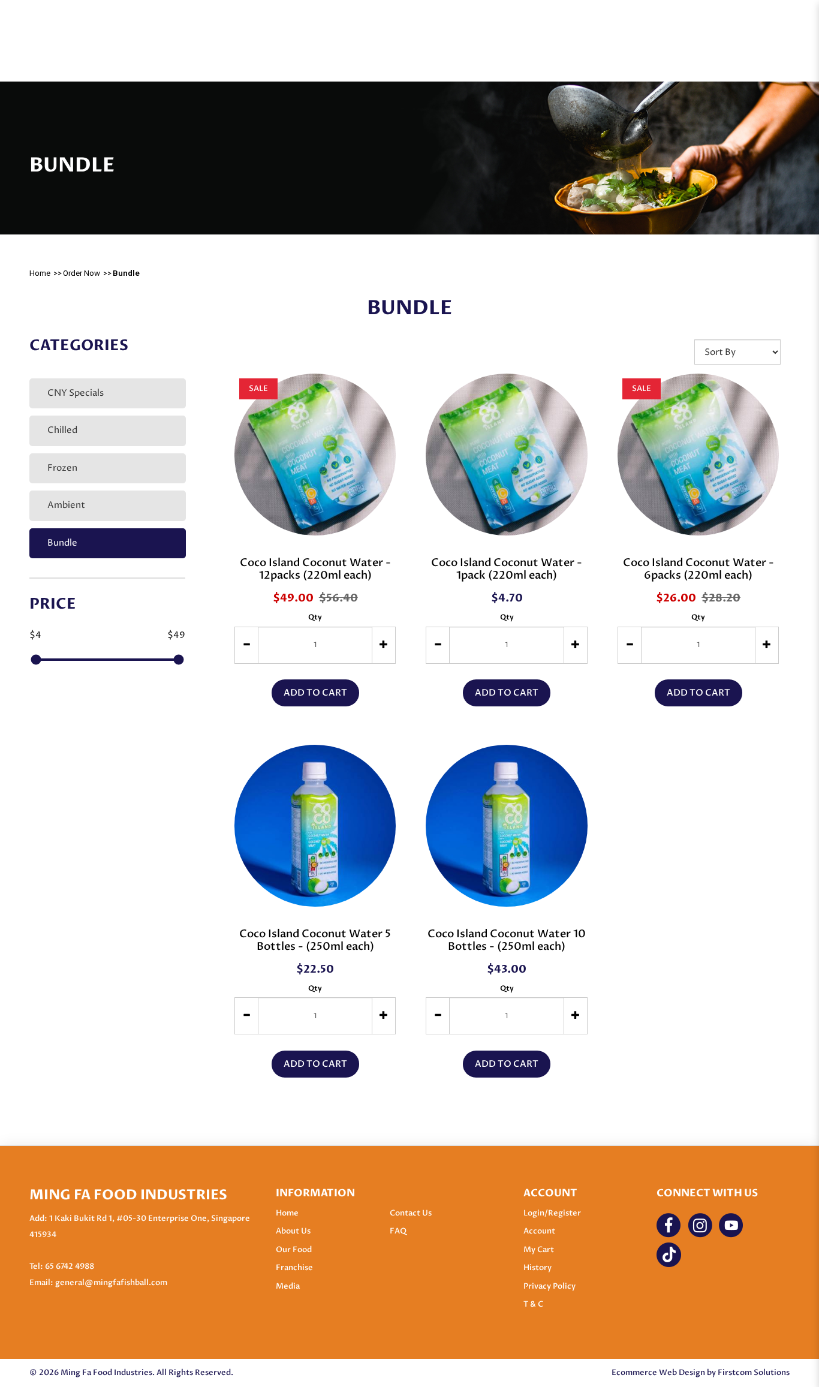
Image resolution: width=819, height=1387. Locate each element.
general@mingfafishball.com (111, 1282)
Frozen (62, 468)
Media (288, 1286)
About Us (293, 1231)
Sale (258, 388)
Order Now (81, 273)
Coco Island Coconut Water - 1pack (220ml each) (506, 569)
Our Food (294, 1249)
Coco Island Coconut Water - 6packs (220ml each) (698, 569)
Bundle (126, 273)
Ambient (66, 505)
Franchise (294, 1267)
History (537, 1267)
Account (539, 1231)
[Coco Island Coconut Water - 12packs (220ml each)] (315, 454)
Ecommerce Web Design (658, 1372)
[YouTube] (731, 1225)
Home (39, 273)
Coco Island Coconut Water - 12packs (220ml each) (315, 569)
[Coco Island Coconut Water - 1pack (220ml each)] (506, 454)
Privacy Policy (549, 1286)
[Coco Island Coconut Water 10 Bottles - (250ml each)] (506, 825)
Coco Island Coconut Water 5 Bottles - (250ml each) (315, 940)
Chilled (62, 430)
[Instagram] (700, 1225)
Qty (315, 617)
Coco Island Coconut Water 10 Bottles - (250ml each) (506, 940)
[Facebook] (669, 1225)
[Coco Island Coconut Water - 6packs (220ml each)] (698, 454)
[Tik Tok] (669, 1254)
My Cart (538, 1249)
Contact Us (411, 1213)
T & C (533, 1304)
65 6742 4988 (69, 1266)
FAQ (398, 1231)
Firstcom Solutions (754, 1372)
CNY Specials (75, 393)
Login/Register (552, 1213)
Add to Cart (315, 693)
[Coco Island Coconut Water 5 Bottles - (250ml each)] (315, 825)
